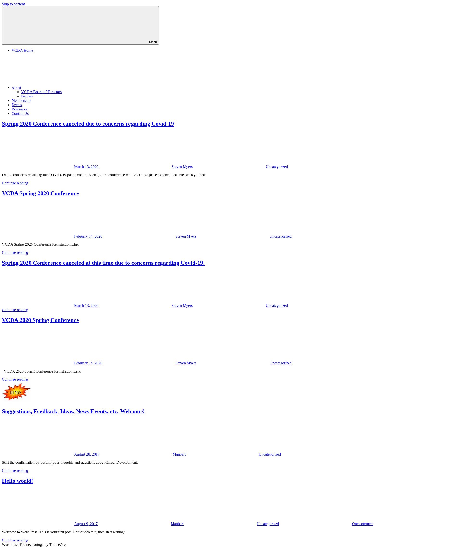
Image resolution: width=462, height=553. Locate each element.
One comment (362, 524)
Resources (19, 109)
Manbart (179, 454)
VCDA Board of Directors (41, 92)
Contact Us (20, 113)
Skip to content (13, 4)
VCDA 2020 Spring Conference (40, 320)
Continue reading (15, 183)
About (16, 87)
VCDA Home (22, 50)
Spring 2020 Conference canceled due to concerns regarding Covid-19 (88, 124)
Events (17, 105)
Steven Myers (182, 167)
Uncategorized (277, 167)
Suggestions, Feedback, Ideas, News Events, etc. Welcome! (73, 411)
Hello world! (17, 481)
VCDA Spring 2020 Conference (40, 193)
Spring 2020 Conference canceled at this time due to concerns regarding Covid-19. (103, 263)
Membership (21, 100)
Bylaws (27, 96)
